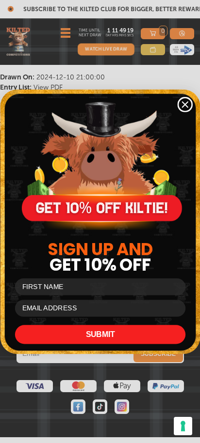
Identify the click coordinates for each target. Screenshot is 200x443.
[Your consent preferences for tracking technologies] (183, 426)
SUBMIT (100, 334)
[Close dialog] (185, 104)
